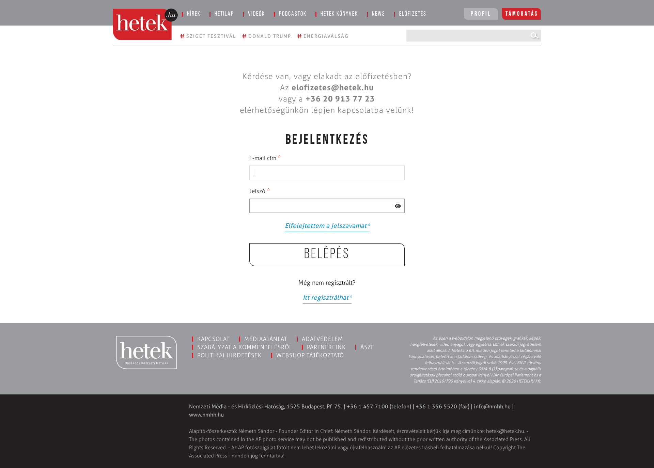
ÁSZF (367, 347)
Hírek (194, 14)
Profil (481, 14)
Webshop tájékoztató (310, 355)
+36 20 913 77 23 (340, 99)
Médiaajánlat (265, 339)
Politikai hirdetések (229, 355)
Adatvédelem (322, 339)
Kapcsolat (213, 339)
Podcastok (293, 14)
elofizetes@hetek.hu (333, 87)
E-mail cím (265, 158)
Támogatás (522, 14)
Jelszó (259, 191)
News (378, 14)
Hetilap (224, 14)
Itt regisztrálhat (327, 297)
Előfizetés (412, 14)
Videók (256, 14)
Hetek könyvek (339, 14)
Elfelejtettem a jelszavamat (327, 226)
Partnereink (326, 347)
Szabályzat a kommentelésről (244, 347)
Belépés (327, 254)
